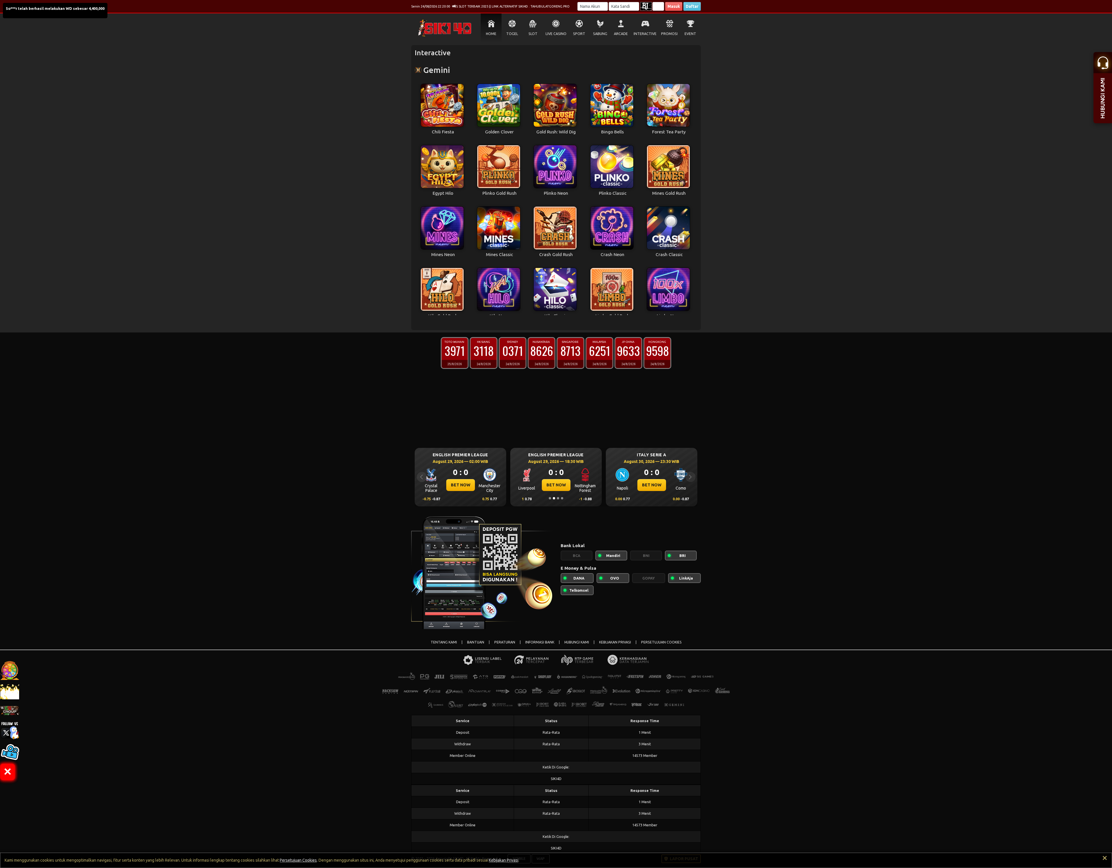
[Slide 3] (558, 498)
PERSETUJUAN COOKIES (661, 642)
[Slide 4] (562, 498)
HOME (491, 34)
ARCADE (621, 34)
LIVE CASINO (556, 34)
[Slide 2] (554, 498)
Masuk (673, 6)
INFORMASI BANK (539, 642)
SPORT (579, 34)
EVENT (690, 34)
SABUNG (600, 34)
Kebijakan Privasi (503, 860)
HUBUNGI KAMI (576, 642)
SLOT (532, 34)
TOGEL (512, 34)
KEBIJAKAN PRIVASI (615, 642)
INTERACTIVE (645, 34)
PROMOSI (669, 34)
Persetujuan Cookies (298, 860)
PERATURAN (504, 642)
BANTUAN (475, 642)
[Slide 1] (550, 498)
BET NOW (460, 485)
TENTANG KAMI (444, 642)
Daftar (692, 6)
